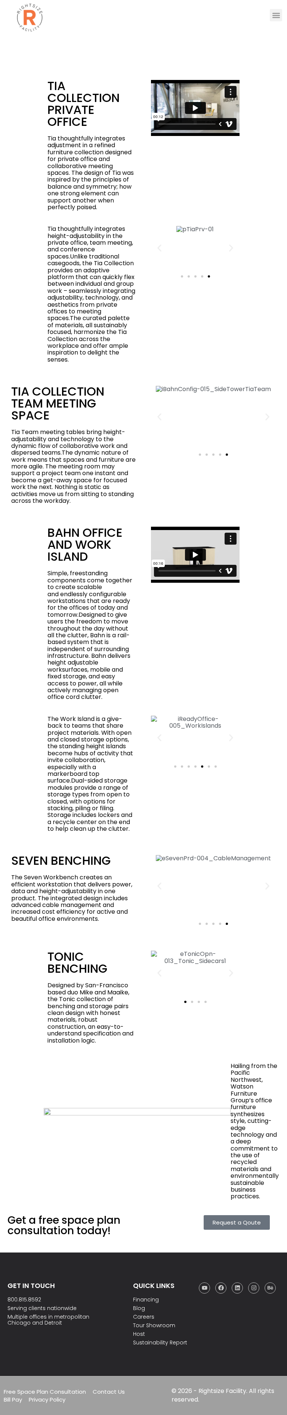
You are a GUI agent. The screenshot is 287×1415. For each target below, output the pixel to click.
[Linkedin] (237, 1288)
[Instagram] (253, 1288)
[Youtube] (204, 1288)
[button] (276, 15)
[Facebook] (220, 1288)
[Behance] (270, 1288)
